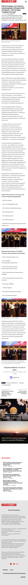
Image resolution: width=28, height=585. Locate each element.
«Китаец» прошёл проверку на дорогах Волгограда (22, 392)
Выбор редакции (7, 485)
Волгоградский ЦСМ (6, 384)
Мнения (5, 472)
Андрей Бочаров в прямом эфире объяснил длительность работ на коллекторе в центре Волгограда (7, 393)
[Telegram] (11, 564)
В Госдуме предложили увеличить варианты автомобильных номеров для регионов (13, 489)
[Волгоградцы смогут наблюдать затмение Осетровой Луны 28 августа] (14, 410)
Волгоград (21, 382)
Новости (5, 466)
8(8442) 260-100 (11, 529)
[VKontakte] (14, 564)
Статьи (24, 13)
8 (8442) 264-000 (17, 533)
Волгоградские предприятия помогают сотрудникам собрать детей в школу (12, 476)
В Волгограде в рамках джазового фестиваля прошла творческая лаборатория (12, 464)
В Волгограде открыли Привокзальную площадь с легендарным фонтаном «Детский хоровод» (12, 482)
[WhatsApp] (17, 564)
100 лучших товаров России (12, 382)
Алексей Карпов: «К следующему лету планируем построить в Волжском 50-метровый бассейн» (12, 470)
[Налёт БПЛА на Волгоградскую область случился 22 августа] (14, 432)
